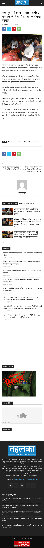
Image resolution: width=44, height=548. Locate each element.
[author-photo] (22, 190)
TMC (25, 142)
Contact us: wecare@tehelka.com (26, 480)
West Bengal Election (34, 142)
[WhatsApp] (19, 29)
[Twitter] (9, 29)
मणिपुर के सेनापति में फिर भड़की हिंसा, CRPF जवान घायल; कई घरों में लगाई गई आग (22, 254)
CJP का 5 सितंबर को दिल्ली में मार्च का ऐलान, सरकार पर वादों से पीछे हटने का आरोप (22, 272)
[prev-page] (3, 242)
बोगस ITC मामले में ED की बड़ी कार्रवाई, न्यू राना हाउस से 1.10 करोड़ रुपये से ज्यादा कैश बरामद (22, 289)
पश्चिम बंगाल (16, 8)
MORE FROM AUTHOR (26, 203)
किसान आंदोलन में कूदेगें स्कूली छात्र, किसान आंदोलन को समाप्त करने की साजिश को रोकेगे (32, 169)
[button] (3, 3)
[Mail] (16, 485)
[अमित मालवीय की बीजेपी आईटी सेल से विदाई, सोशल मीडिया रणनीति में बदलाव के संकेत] (7, 211)
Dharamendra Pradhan (14, 142)
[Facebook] (4, 29)
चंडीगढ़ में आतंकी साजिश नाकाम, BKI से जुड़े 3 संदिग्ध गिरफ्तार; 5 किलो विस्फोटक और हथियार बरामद (21, 263)
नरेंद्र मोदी (30, 538)
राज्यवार (10, 8)
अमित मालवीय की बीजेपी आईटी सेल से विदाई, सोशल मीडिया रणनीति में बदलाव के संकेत (27, 211)
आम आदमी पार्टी (15, 538)
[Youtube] (33, 485)
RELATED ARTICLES (10, 203)
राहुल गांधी (23, 538)
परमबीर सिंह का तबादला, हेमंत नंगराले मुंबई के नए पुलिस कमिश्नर (11, 168)
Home (4, 8)
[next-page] (7, 242)
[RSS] (22, 485)
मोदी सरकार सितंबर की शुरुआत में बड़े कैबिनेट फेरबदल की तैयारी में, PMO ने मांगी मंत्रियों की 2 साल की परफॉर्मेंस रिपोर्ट (27, 234)
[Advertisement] (18, 344)
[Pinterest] (14, 29)
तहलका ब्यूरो (6, 24)
